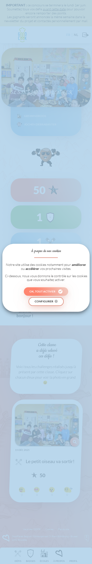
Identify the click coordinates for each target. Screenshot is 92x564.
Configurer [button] (44, 301)
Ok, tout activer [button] (42, 291)
